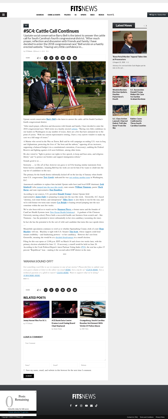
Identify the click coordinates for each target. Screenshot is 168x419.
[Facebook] (72, 405)
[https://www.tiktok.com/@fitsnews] (96, 405)
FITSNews (29, 51)
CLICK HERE (92, 269)
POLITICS (67, 15)
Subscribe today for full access (18, 409)
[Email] (92, 405)
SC (76, 15)
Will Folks (85, 329)
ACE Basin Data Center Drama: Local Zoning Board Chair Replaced (63, 323)
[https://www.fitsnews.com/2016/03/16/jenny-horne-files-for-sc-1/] (36, 309)
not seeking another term (79, 177)
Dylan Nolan (58, 329)
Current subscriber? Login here (18, 412)
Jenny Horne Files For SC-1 (34, 320)
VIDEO (92, 15)
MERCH (101, 15)
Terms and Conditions (146, 417)
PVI (83, 247)
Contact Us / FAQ (132, 417)
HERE (68, 269)
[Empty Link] (144, 25)
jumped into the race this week (49, 187)
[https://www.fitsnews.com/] (84, 8)
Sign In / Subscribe (158, 14)
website (74, 128)
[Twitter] (77, 405)
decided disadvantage (64, 237)
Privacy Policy (160, 417)
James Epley (41, 196)
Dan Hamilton (55, 189)
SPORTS (83, 15)
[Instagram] (82, 405)
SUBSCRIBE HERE (31, 275)
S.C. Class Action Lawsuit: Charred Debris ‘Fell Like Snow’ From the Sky (120, 123)
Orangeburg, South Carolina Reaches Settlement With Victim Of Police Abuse (92, 323)
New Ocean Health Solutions (62, 212)
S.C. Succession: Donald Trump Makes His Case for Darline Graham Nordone (137, 94)
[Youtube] (87, 405)
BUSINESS (40, 15)
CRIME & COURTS (54, 15)
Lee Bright (62, 202)
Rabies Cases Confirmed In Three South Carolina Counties (138, 122)
